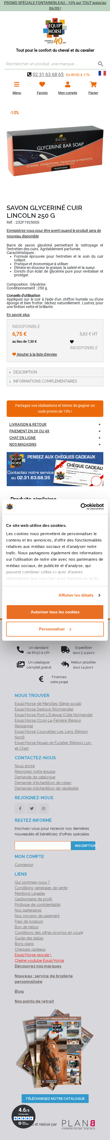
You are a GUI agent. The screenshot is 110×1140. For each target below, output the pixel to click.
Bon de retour (27, 927)
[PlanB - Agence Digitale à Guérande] (76, 1124)
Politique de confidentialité (37, 905)
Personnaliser (52, 629)
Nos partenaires (28, 910)
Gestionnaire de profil (33, 899)
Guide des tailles (29, 938)
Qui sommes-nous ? (32, 882)
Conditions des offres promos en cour (48, 932)
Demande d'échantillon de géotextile (46, 788)
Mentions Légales (30, 893)
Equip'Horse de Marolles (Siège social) (48, 704)
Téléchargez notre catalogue (55, 1099)
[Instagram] (43, 808)
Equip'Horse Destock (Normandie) (44, 709)
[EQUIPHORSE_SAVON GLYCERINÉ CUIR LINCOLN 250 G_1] (55, 151)
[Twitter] (31, 808)
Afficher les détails (76, 595)
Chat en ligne (22, 438)
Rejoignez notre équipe (35, 771)
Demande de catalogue (35, 777)
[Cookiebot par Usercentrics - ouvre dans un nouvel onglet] (80, 506)
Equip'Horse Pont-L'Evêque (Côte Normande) (54, 715)
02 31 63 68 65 (48, 74)
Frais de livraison (29, 921)
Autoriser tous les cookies (55, 612)
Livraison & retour (27, 424)
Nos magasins (22, 444)
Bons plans (24, 944)
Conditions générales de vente (41, 888)
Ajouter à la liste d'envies (36, 354)
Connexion (24, 865)
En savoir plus (18, 315)
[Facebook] (20, 808)
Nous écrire (25, 766)
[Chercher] (100, 64)
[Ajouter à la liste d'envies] (72, 342)
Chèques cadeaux (30, 949)
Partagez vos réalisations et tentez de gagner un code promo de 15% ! (55, 408)
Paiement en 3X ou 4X (29, 431)
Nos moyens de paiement (37, 916)
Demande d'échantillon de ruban (43, 783)
